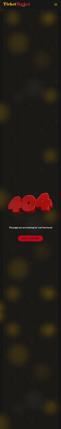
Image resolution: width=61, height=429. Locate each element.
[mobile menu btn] (56, 4)
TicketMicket (16, 4)
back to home (30, 238)
